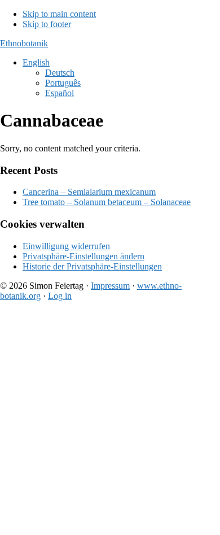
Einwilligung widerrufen (66, 246)
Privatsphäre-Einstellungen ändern (83, 256)
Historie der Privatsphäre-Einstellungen (92, 266)
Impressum (110, 285)
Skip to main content (59, 14)
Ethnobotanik (24, 43)
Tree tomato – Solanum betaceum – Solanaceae (107, 202)
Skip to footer (47, 24)
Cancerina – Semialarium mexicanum (89, 192)
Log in (60, 296)
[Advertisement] (110, 420)
